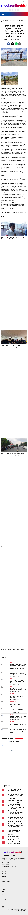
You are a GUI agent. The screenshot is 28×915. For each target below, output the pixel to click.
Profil (3, 891)
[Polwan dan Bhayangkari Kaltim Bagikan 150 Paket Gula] (5, 717)
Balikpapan (7, 18)
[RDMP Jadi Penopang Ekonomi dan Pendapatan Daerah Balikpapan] (14, 596)
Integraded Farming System (10, 212)
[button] (24, 1)
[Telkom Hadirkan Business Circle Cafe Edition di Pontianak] (5, 710)
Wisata (3, 889)
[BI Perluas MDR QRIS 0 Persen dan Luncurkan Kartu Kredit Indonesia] (5, 696)
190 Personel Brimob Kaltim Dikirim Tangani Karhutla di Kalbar (17, 682)
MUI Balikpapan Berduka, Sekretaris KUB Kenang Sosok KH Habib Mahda (15, 838)
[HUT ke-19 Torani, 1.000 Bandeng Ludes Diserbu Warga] (5, 689)
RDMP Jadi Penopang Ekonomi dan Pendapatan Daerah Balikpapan (15, 791)
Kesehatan (4, 878)
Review (3, 896)
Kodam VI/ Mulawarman (21, 212)
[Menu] (3, 907)
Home (2, 18)
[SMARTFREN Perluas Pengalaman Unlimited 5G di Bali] (5, 724)
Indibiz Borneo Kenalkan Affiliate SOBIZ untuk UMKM (18, 703)
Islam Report (4, 883)
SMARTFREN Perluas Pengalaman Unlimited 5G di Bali (18, 723)
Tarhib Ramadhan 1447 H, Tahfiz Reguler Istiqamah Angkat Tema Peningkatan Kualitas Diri (13, 346)
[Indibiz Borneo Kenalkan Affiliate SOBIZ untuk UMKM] (5, 704)
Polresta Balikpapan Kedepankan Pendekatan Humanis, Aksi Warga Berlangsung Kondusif (12, 454)
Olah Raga (4, 899)
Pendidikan (4, 876)
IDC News (4, 871)
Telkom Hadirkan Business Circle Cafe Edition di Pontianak (18, 710)
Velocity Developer (23, 910)
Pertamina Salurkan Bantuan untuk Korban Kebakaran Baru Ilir (18, 674)
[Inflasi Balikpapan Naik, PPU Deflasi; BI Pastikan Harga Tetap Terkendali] (14, 228)
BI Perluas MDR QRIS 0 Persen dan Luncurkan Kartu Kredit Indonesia (17, 696)
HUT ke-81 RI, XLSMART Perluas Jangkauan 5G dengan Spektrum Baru (18, 731)
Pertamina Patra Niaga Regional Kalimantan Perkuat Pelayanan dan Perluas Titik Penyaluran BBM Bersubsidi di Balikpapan (18, 666)
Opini (3, 894)
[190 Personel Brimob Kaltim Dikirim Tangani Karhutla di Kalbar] (5, 681)
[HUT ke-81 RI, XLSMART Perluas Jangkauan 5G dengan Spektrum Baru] (5, 731)
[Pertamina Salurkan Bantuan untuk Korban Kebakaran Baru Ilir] (5, 674)
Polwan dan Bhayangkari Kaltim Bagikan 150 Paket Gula (18, 717)
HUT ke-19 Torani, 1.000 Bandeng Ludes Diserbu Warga (18, 689)
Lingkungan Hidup (6, 881)
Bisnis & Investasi (5, 873)
